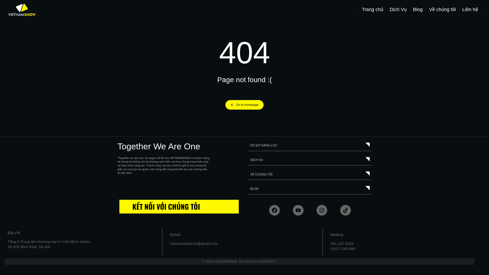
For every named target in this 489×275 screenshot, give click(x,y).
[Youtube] (298, 210)
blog (254, 188)
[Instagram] (322, 210)
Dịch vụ (256, 160)
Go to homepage (247, 104)
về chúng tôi (261, 174)
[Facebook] (274, 210)
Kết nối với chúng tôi (166, 206)
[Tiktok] (345, 210)
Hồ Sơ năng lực (264, 145)
